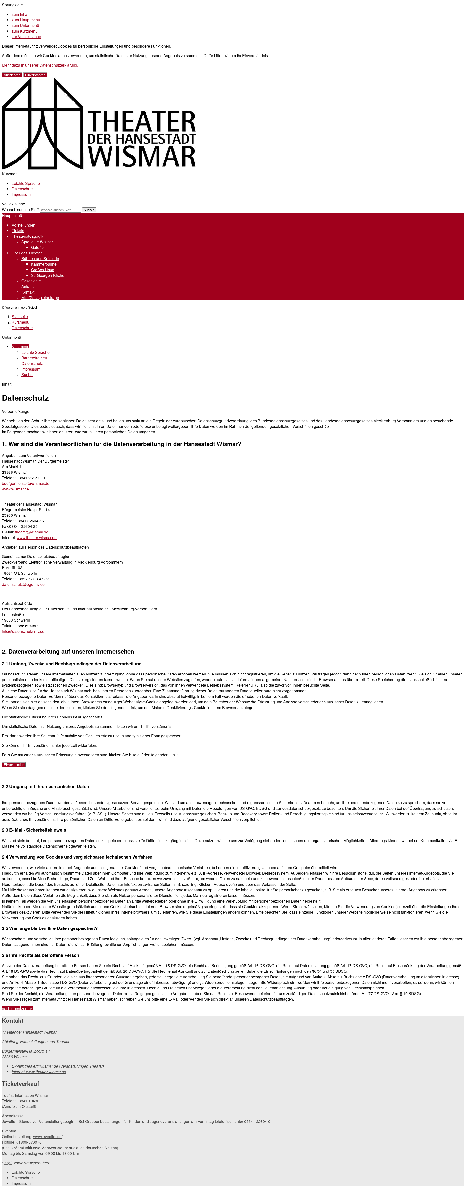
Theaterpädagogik (27, 236)
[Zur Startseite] (99, 168)
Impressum (21, 194)
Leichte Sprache (26, 183)
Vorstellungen (23, 225)
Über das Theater (27, 253)
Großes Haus (42, 269)
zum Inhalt (20, 14)
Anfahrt (27, 286)
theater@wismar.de (31, 532)
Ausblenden (12, 75)
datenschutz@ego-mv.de (23, 584)
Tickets (18, 230)
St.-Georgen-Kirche (47, 275)
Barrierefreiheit (34, 358)
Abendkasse (13, 1116)
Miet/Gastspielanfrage (40, 297)
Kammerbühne (44, 264)
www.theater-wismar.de (37, 537)
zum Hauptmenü (26, 20)
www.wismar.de (15, 489)
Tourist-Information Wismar (25, 1095)
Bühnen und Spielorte (40, 258)
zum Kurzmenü (25, 31)
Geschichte (31, 281)
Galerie (37, 247)
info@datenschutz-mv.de (23, 631)
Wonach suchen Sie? (20, 209)
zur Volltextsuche (26, 36)
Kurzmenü (20, 322)
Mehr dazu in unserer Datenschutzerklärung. (40, 65)
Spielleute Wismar (37, 242)
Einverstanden (35, 75)
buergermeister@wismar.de (25, 483)
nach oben (11, 1008)
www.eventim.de (47, 1136)
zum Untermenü (25, 25)
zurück (27, 1008)
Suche (27, 374)
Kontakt (27, 292)
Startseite (20, 316)
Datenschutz (22, 189)
